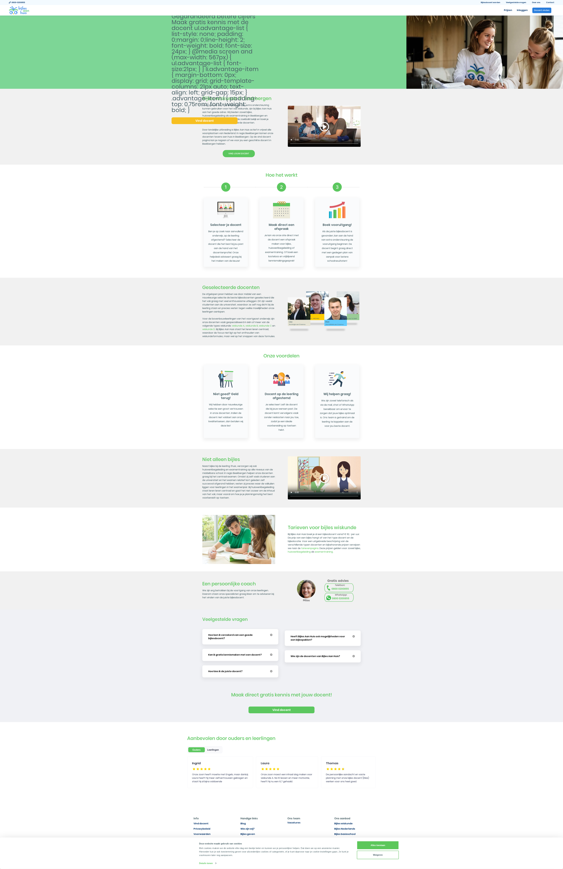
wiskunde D (208, 329)
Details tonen (206, 863)
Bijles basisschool (345, 834)
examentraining (324, 551)
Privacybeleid (202, 828)
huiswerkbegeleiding (299, 551)
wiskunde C (265, 325)
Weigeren (378, 854)
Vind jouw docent (238, 153)
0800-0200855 (18, 2)
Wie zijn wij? (247, 828)
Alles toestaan (378, 845)
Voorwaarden (202, 834)
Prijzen (508, 10)
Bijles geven (247, 834)
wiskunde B (252, 325)
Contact (550, 2)
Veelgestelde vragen (516, 2)
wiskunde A (238, 325)
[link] (19, 9)
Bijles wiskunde (343, 823)
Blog (243, 823)
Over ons (536, 2)
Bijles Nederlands (344, 828)
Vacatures (293, 822)
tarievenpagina (309, 548)
